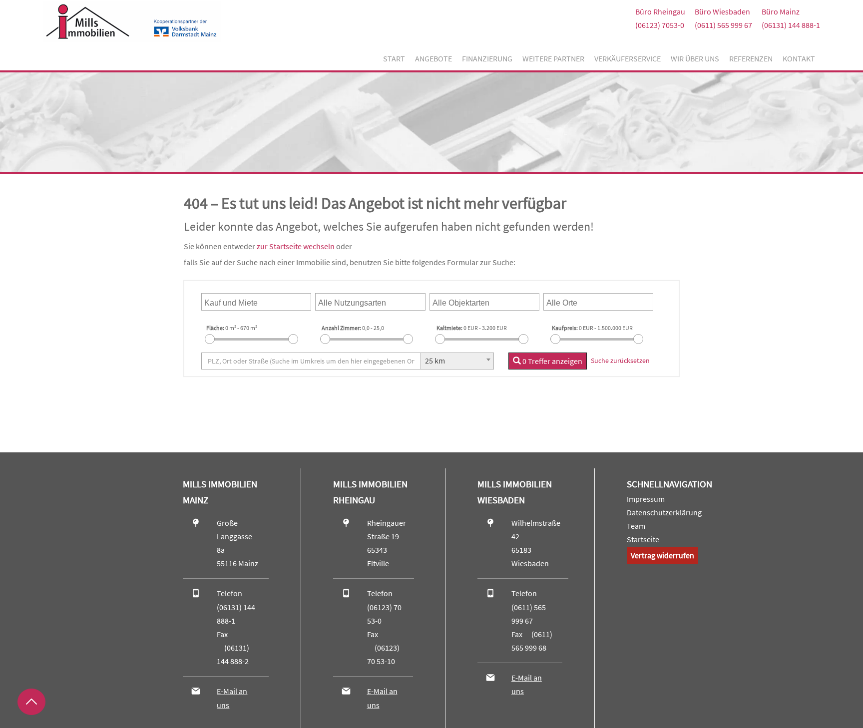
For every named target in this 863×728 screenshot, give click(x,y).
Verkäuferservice (627, 58)
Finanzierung (487, 58)
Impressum (646, 499)
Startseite (643, 539)
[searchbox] (252, 302)
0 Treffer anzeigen (551, 361)
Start (394, 58)
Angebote (433, 58)
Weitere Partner (553, 58)
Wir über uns (695, 58)
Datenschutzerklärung (664, 512)
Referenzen (751, 58)
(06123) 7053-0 (659, 25)
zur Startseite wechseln (296, 246)
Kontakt (799, 58)
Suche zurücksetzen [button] (620, 360)
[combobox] (256, 302)
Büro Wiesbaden (722, 11)
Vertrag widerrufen (662, 555)
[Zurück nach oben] (31, 702)
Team (636, 526)
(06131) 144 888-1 (791, 25)
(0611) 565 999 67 (723, 25)
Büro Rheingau (660, 11)
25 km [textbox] (435, 360)
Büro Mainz (781, 11)
